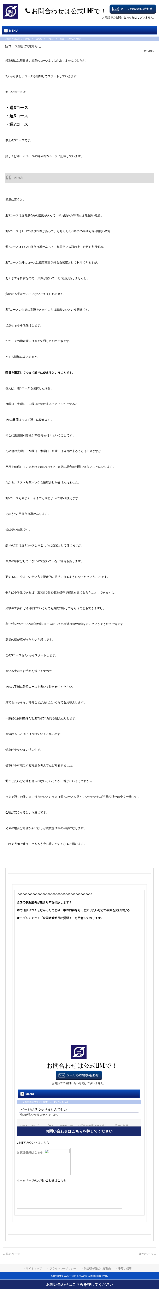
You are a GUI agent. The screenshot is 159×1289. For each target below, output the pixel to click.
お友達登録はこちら (30, 1152)
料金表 (18, 177)
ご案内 (50, 39)
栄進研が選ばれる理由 (97, 1268)
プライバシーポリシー (62, 1268)
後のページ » (147, 1254)
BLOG (39, 39)
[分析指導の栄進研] (10, 17)
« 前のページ (11, 1254)
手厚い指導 (125, 1268)
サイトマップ (34, 1268)
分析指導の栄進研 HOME (17, 39)
